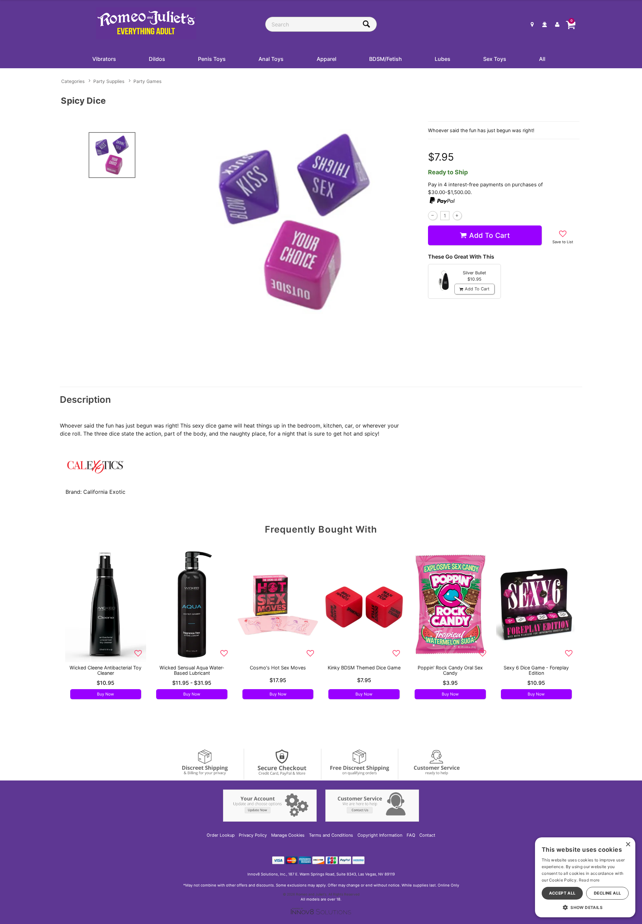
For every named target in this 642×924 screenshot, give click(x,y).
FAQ (411, 835)
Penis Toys (212, 59)
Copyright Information (379, 835)
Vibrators (104, 59)
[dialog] (585, 877)
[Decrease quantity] (432, 215)
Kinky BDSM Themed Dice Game (364, 667)
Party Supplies (108, 81)
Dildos (157, 59)
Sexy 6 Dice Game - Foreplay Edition (536, 670)
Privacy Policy (253, 835)
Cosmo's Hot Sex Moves (278, 667)
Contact (427, 835)
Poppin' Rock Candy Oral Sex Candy (450, 670)
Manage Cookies (288, 835)
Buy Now (105, 694)
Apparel (326, 59)
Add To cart (489, 235)
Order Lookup (221, 835)
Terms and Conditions (331, 835)
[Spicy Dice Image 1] (295, 221)
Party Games (147, 81)
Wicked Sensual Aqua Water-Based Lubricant (191, 670)
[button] (585, 907)
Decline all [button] (607, 893)
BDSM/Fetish (385, 59)
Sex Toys (494, 59)
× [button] (627, 844)
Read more (589, 880)
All (542, 59)
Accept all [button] (562, 893)
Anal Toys (271, 59)
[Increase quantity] (457, 215)
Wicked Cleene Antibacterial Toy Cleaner (105, 670)
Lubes (442, 59)
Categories (73, 81)
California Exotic (104, 491)
